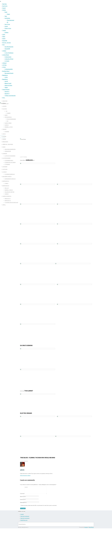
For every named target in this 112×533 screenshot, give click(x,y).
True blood (24, 457)
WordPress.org (23, 520)
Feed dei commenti (24, 518)
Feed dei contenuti (24, 516)
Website (22, 502)
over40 (21, 461)
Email (21, 499)
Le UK (2, 106)
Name (21, 496)
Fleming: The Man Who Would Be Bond (42, 457)
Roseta (86, 527)
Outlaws (8, 106)
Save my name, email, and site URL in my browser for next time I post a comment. (39, 505)
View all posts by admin (25, 475)
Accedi (22, 514)
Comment (22, 493)
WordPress (91, 527)
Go (91, 524)
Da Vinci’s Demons (26, 345)
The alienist (28, 391)
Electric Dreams (26, 413)
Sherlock (29, 160)
